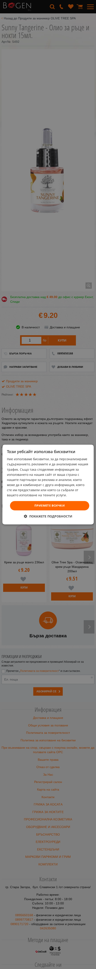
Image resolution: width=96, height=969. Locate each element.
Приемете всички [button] (49, 505)
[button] (48, 516)
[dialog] (48, 484)
